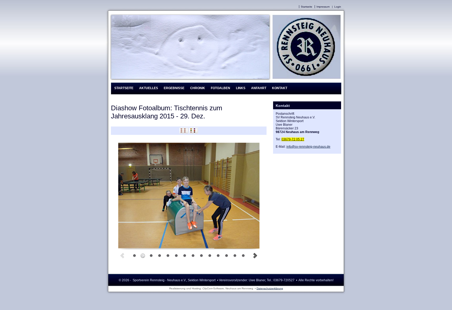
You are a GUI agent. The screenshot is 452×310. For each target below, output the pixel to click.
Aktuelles (148, 88)
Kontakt (279, 88)
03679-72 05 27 (292, 139)
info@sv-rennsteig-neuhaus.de (308, 146)
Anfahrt (258, 88)
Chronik (197, 88)
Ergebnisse (174, 88)
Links (240, 88)
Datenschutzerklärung (270, 288)
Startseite (306, 6)
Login (337, 6)
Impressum (323, 6)
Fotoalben (220, 88)
